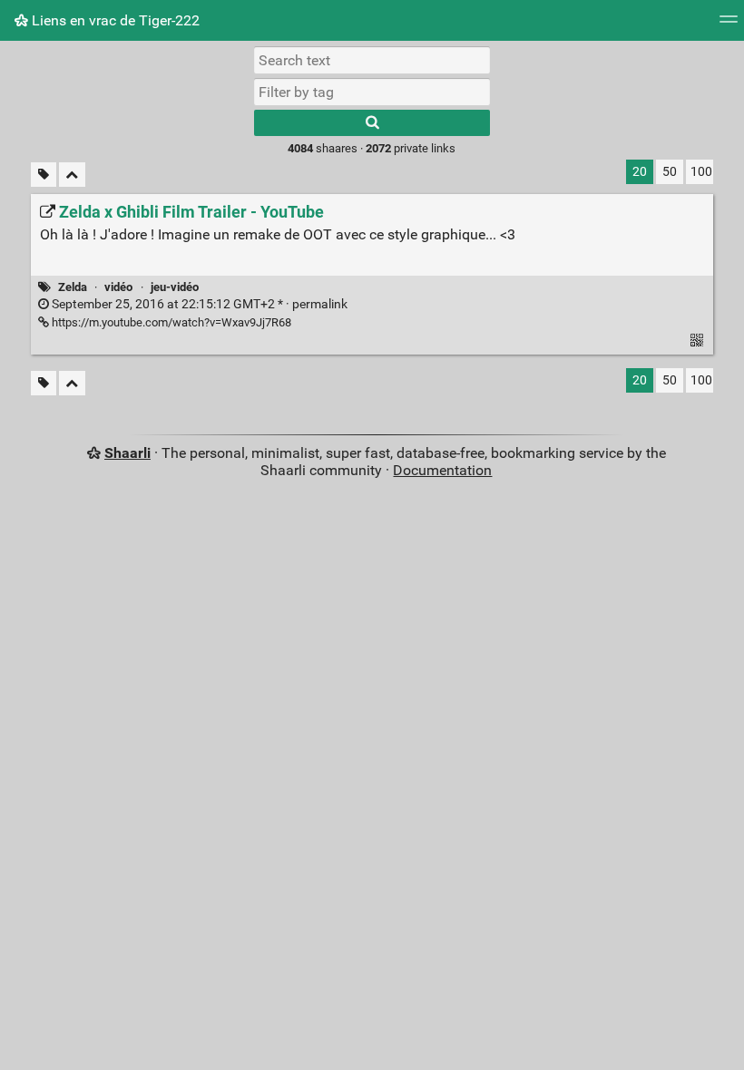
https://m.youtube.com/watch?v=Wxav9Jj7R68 (170, 322)
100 (701, 172)
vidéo (118, 287)
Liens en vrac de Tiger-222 (114, 20)
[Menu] (728, 25)
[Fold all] (72, 174)
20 (639, 172)
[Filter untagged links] (43, 174)
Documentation (442, 470)
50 (669, 172)
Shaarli (127, 453)
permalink (198, 304)
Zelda (72, 287)
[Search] (372, 123)
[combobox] (372, 91)
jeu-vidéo (175, 287)
